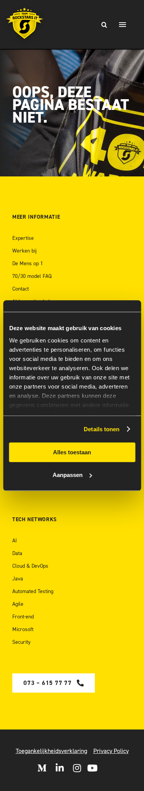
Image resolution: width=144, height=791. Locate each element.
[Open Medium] (41, 768)
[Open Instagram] (77, 768)
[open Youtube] (92, 768)
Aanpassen (68, 475)
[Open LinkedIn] (60, 768)
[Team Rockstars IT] (24, 24)
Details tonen (101, 429)
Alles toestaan (72, 452)
